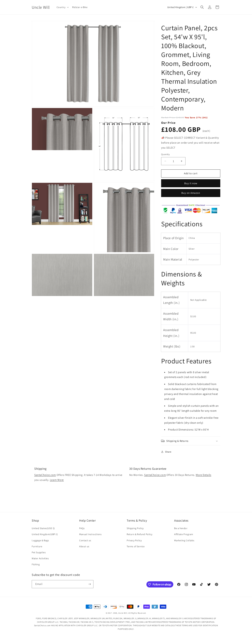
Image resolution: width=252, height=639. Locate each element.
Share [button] (168, 451)
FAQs (82, 528)
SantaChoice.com (45, 475)
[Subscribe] (89, 584)
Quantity (165, 154)
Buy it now (190, 183)
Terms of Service (136, 546)
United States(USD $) (43, 528)
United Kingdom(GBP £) (45, 534)
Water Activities (40, 558)
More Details (203, 475)
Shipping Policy (135, 528)
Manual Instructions (90, 534)
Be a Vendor (181, 528)
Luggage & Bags (40, 540)
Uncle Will (122, 613)
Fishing (36, 564)
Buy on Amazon (190, 192)
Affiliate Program (183, 534)
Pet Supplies (39, 552)
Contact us (85, 540)
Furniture (37, 546)
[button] (62, 7)
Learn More (57, 480)
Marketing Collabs (184, 540)
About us (84, 546)
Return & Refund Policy (139, 534)
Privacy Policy (134, 540)
